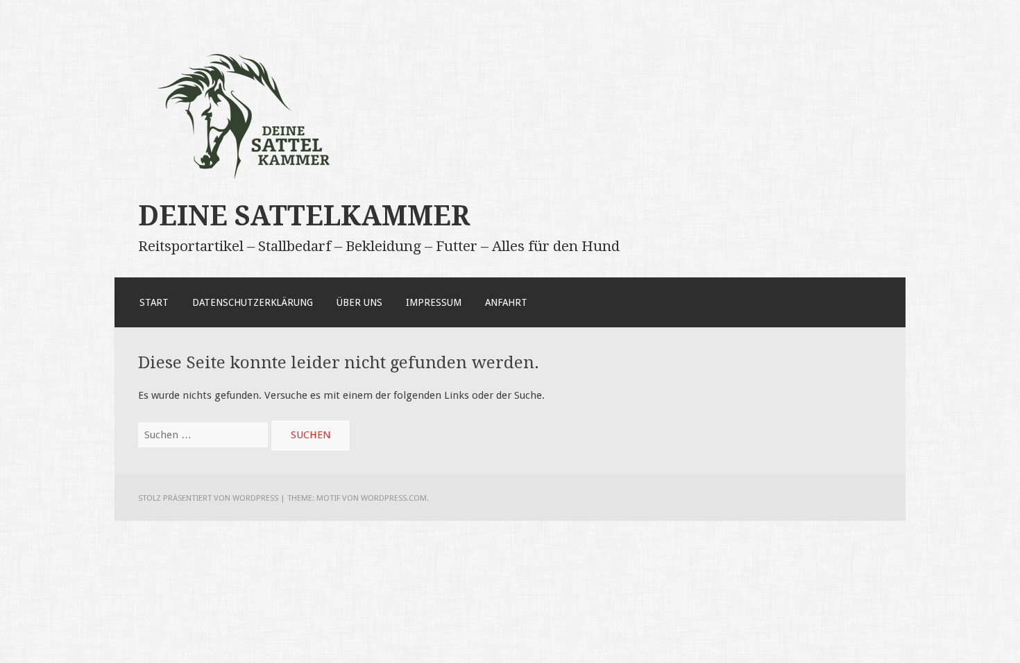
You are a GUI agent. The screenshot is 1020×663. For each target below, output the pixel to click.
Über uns (359, 302)
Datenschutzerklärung (252, 302)
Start (154, 302)
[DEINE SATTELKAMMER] (249, 182)
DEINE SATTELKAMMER (304, 216)
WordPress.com (394, 498)
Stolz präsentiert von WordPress (208, 498)
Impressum (433, 302)
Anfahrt (506, 302)
